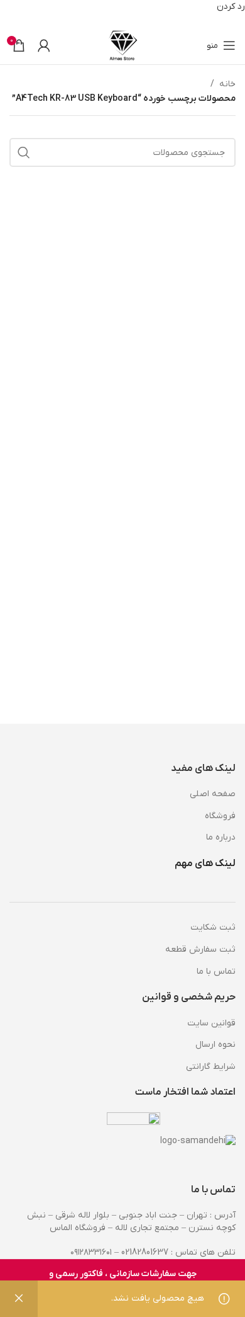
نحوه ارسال (215, 1045)
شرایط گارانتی (211, 1067)
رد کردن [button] (231, 7)
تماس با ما (216, 972)
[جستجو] (23, 152)
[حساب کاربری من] (44, 45)
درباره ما (221, 837)
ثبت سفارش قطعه (200, 949)
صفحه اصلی (213, 794)
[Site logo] (123, 45)
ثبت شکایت (213, 927)
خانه (227, 84)
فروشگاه (220, 816)
